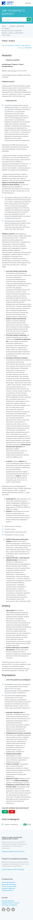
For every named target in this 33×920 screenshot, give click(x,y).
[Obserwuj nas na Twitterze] (8, 911)
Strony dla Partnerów (9, 884)
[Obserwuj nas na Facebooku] (3, 911)
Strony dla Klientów (8, 882)
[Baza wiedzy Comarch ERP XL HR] (8, 3)
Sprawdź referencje (8, 888)
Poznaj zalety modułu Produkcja (13, 869)
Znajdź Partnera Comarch (10, 903)
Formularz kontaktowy (9, 905)
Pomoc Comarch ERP (9, 886)
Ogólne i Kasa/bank (11, 824)
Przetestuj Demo (7, 890)
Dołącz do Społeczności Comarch (13, 851)
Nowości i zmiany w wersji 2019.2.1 (19, 45)
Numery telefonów (8, 901)
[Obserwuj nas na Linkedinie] (13, 911)
